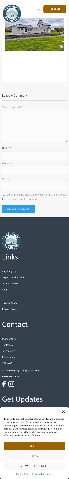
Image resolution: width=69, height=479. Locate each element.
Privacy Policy (9, 303)
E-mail (7, 163)
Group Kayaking (11, 284)
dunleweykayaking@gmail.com (22, 371)
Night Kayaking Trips (13, 278)
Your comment (12, 107)
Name (6, 148)
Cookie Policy (23, 474)
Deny (34, 456)
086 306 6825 (11, 377)
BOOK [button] (54, 9)
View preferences (34, 466)
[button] (63, 412)
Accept (34, 446)
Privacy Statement (41, 474)
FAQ (4, 290)
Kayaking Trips (9, 272)
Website (7, 179)
